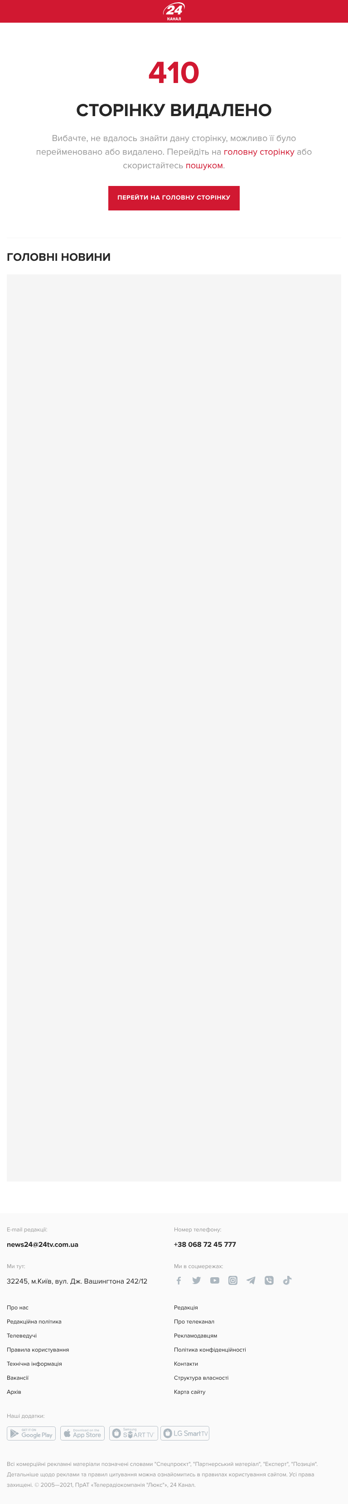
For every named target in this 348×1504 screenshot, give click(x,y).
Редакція (186, 1308)
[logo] (174, 11)
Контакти (186, 1364)
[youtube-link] (214, 1280)
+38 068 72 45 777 (205, 1244)
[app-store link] (82, 1433)
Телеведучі (22, 1336)
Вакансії (18, 1378)
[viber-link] (269, 1280)
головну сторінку (259, 151)
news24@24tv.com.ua (42, 1244)
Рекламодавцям (195, 1336)
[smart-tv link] (133, 1433)
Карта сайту (189, 1392)
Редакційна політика (34, 1322)
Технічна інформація (34, 1364)
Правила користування (38, 1350)
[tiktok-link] (287, 1280)
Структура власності (201, 1378)
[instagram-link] (232, 1280)
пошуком (204, 165)
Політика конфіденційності (210, 1350)
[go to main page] (173, 198)
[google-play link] (31, 1433)
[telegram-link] (251, 1280)
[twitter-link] (196, 1280)
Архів (14, 1392)
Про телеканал (194, 1322)
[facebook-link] (178, 1280)
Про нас (18, 1308)
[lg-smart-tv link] (184, 1433)
